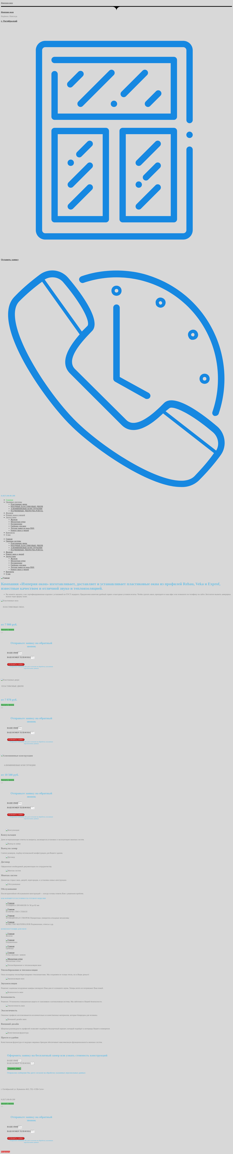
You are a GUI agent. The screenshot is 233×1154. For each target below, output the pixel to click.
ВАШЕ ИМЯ (12, 653)
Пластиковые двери (19, 504)
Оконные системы (14, 502)
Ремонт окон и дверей (15, 515)
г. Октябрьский (9, 21)
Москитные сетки (18, 522)
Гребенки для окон (18, 526)
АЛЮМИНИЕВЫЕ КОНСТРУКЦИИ (26, 509)
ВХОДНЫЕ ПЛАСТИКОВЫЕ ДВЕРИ (27, 506)
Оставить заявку (10, 259)
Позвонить (5, 1152)
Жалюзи (9, 513)
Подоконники (16, 524)
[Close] (2, 632)
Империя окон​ (7, 12)
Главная (9, 500)
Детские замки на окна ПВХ (22, 528)
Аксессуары (11, 517)
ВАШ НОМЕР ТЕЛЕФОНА (18, 657)
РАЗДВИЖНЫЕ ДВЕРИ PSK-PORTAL (27, 511)
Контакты (10, 533)
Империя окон (7, 3)
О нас (8, 535)
